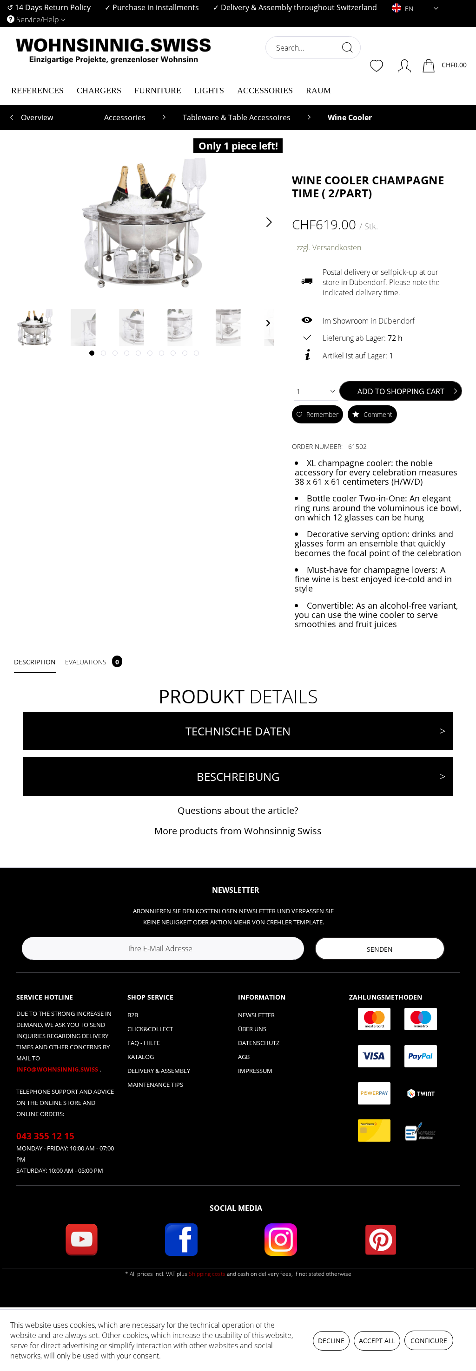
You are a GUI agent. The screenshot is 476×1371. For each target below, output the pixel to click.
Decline (331, 1340)
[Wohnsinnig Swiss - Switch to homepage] (113, 70)
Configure (428, 1340)
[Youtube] (81, 1239)
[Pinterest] (380, 1239)
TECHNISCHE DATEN (238, 731)
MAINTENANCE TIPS (155, 1084)
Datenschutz (258, 1043)
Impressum (255, 1070)
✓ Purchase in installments (152, 7)
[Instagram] (280, 1239)
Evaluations (92, 661)
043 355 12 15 (45, 1136)
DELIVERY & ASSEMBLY (158, 1070)
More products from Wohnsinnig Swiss (238, 831)
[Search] (347, 47)
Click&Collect (150, 1029)
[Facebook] (181, 1239)
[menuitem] (49, 7)
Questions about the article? (238, 810)
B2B (132, 1015)
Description (35, 661)
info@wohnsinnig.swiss (57, 1069)
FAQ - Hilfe (143, 1043)
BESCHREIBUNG (238, 776)
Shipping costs (207, 1274)
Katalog (140, 1057)
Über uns (252, 1029)
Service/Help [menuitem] (37, 19)
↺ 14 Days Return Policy (49, 7)
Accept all (377, 1340)
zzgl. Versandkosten (329, 247)
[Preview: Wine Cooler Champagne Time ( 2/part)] (35, 327)
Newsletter (256, 1015)
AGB (244, 1057)
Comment (377, 414)
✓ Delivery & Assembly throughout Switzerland (295, 7)
